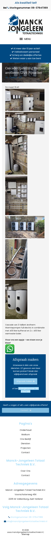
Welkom (25, 434)
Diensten (25, 443)
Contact (24, 410)
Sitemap (25, 534)
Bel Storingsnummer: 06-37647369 (25, 7)
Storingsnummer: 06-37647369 (26, 517)
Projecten (26, 447)
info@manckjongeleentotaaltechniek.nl (26, 521)
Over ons (25, 470)
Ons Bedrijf (25, 439)
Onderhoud (25, 430)
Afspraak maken (24, 381)
